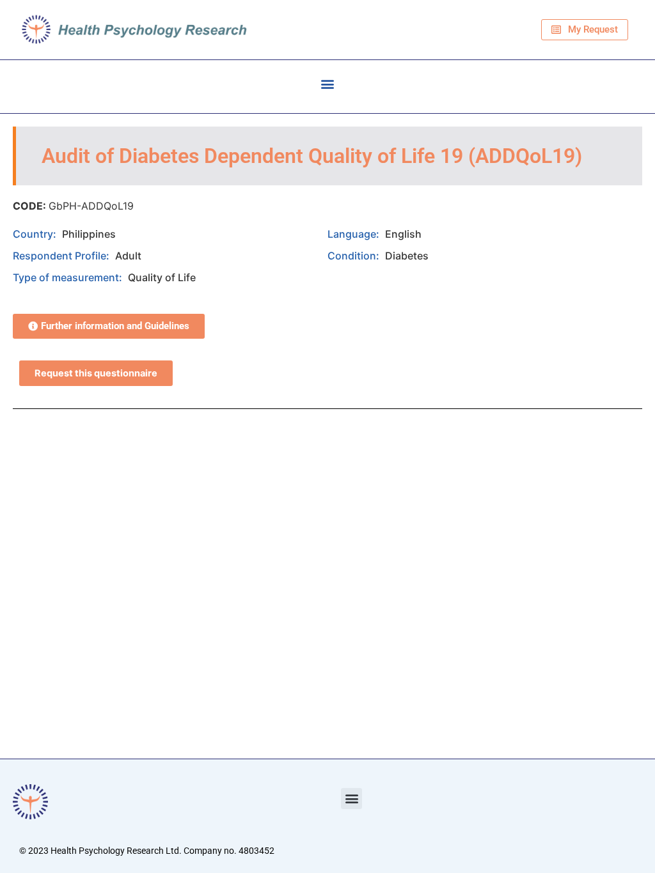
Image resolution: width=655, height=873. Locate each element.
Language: (355, 234)
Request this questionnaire (96, 373)
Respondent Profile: (62, 255)
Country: (36, 234)
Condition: (355, 255)
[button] (327, 83)
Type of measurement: (69, 277)
